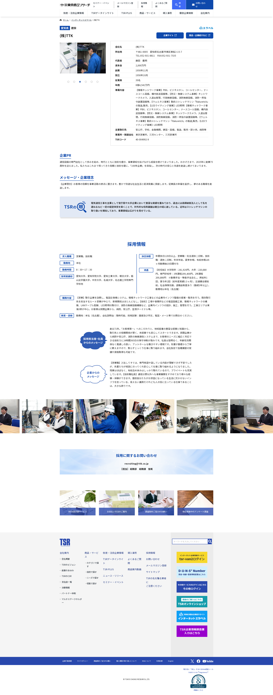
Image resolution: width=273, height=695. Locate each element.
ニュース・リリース (113, 575)
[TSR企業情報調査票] (192, 630)
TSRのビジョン (69, 564)
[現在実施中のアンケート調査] (195, 502)
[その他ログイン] (192, 586)
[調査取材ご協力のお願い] (156, 502)
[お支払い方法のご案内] (117, 502)
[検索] (210, 541)
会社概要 (66, 558)
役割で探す (92, 583)
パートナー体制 (69, 593)
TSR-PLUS (126, 13)
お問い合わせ (153, 559)
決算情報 (66, 587)
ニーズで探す (93, 577)
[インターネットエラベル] (192, 616)
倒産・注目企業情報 (73, 13)
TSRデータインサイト (102, 13)
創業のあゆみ (68, 570)
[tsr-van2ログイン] (192, 557)
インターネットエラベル (81, 20)
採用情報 (150, 552)
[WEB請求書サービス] (78, 502)
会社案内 (205, 13)
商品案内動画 (134, 569)
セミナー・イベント (113, 582)
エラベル (208, 28)
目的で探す (92, 571)
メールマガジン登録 (156, 565)
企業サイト (168, 35)
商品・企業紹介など (198, 35)
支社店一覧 (67, 581)
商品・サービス (147, 13)
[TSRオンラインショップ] (192, 601)
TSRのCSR (66, 576)
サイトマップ (153, 572)
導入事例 (167, 13)
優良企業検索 (186, 13)
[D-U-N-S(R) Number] (192, 572)
